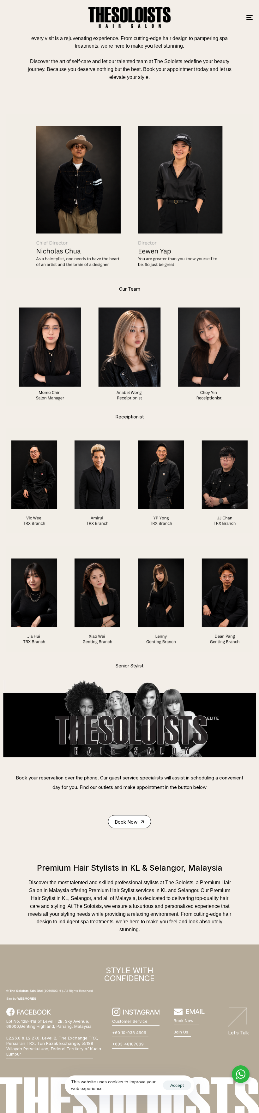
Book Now (184, 1020)
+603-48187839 (128, 1043)
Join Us (181, 1031)
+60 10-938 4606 (129, 1032)
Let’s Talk (238, 1033)
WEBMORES (26, 998)
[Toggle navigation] (212, 17)
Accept (177, 1085)
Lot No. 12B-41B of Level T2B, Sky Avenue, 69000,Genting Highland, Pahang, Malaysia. (49, 1024)
